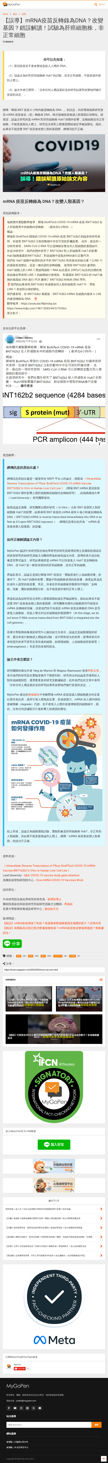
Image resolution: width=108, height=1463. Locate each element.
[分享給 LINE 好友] (12, 943)
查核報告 (34, 694)
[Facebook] (8, 1408)
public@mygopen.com (26, 1401)
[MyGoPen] (11, 5)
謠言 (15, 14)
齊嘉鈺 (68, 904)
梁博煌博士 (54, 899)
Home (5, 14)
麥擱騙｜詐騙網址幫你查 (17, 1442)
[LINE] (27, 1408)
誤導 (24, 14)
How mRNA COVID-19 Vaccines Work (59, 880)
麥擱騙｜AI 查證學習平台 (17, 1447)
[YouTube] (15, 1408)
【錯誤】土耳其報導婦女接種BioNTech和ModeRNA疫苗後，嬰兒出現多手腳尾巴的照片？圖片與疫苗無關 (79, 1002)
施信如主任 (51, 909)
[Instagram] (21, 1408)
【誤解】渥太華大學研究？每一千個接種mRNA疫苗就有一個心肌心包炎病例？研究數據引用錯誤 (28, 1002)
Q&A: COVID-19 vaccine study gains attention (51, 875)
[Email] (39, 1408)
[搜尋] (96, 4)
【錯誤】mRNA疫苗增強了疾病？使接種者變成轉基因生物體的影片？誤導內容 (52, 923)
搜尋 (96, 1425)
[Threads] (33, 1408)
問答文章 (93, 670)
